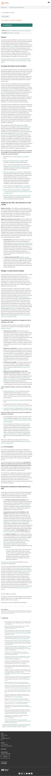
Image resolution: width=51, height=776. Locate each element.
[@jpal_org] (22, 773)
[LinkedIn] (19, 773)
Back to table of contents (8, 12)
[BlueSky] (27, 773)
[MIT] (25, 770)
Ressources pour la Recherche (17, 7)
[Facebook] (32, 773)
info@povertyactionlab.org (6, 745)
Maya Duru (8, 30)
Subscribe (5, 756)
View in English (5, 16)
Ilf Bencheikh (10, 32)
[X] (24, 773)
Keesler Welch (27, 30)
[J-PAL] (5, 3)
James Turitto (21, 30)
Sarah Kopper (16, 32)
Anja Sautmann (14, 30)
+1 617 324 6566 (4, 744)
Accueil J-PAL (4, 7)
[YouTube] (29, 773)
